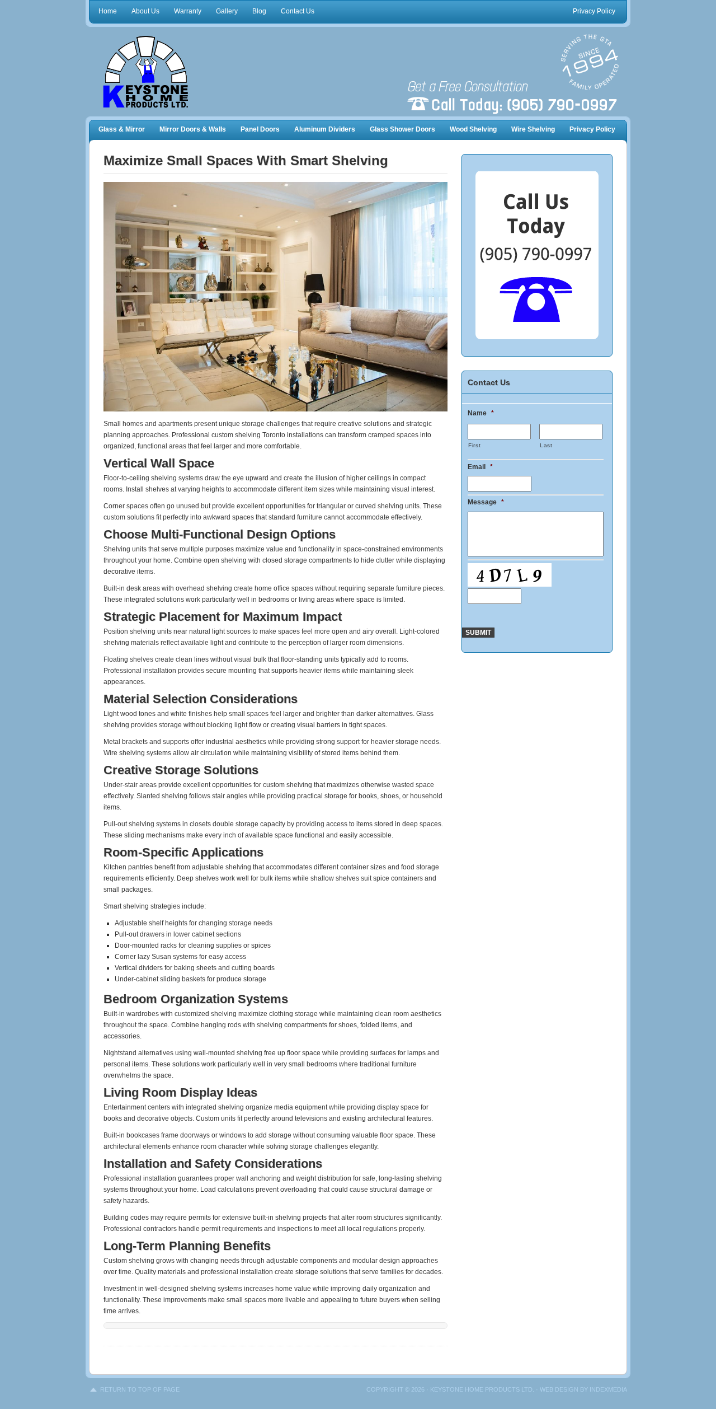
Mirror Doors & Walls (192, 129)
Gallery (227, 11)
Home (107, 11)
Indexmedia (608, 1389)
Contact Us (297, 11)
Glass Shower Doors (402, 129)
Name (481, 413)
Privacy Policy (594, 11)
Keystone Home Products (162, 71)
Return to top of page (140, 1389)
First (474, 445)
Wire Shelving (533, 129)
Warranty (187, 11)
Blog (259, 11)
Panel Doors (260, 129)
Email (480, 467)
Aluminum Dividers (324, 129)
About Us (145, 11)
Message (486, 502)
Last (546, 445)
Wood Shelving (473, 129)
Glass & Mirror (121, 129)
